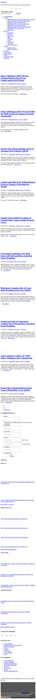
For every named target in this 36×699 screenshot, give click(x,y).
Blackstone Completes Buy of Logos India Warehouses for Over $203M (16, 289)
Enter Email (25, 440)
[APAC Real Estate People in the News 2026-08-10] (4, 526)
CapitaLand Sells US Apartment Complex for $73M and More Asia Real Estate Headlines (17, 323)
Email (6, 437)
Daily (11, 454)
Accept (3, 697)
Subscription (8, 453)
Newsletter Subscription (10, 665)
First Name (7, 425)
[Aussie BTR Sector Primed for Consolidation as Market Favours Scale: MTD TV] (15, 480)
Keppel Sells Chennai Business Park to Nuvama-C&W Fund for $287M (17, 150)
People (6, 648)
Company (7, 447)
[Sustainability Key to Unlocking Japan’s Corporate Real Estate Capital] (4, 599)
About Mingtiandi (8, 660)
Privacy (6, 669)
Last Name (7, 431)
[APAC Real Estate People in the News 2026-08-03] (4, 536)
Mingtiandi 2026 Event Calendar (12, 645)
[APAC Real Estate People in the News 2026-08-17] (4, 517)
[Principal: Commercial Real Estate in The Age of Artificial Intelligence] (4, 621)
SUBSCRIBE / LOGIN (6, 11)
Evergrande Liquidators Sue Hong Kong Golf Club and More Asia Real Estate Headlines (16, 256)
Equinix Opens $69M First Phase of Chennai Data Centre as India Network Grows (17, 220)
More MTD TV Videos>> (8, 504)
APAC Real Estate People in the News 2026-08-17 (14, 519)
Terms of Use (7, 668)
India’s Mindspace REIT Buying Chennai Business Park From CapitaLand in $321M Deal (14, 78)
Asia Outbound (8, 652)
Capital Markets (8, 643)
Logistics (6, 649)
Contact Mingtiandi (9, 662)
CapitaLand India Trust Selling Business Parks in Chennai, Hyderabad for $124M (18, 184)
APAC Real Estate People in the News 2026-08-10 (14, 528)
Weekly (12, 456)
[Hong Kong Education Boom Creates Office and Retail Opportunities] (4, 610)
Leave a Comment (21, 84)
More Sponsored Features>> (8, 627)
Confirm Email (26, 444)
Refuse (8, 697)
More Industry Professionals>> (9, 549)
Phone (5, 416)
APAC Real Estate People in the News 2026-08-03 (14, 537)
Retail (5, 654)
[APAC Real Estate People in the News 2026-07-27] (4, 545)
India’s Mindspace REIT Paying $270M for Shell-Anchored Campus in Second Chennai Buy (18, 113)
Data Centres (7, 651)
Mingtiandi (3, 2)
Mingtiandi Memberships (10, 663)
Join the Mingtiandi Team (10, 671)
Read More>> (23, 94)
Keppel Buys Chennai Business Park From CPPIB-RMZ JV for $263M (16, 389)
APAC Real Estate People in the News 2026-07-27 (14, 546)
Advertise (6, 666)
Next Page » (7, 409)
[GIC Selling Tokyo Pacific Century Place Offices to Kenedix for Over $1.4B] (4, 562)
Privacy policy (25, 693)
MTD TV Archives (9, 646)
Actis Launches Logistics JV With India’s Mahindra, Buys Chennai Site (16, 357)
